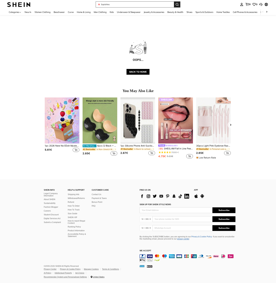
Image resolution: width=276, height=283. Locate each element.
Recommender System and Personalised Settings (65, 277)
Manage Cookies (91, 269)
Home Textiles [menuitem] (223, 12)
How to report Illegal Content (76, 222)
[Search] (177, 4)
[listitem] (62, 128)
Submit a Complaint (52, 222)
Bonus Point (97, 202)
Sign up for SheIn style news (155, 204)
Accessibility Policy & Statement (77, 235)
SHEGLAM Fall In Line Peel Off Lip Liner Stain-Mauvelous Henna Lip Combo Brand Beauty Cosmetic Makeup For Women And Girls (176, 148)
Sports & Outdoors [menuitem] (204, 12)
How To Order (74, 206)
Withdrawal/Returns (76, 198)
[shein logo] (18, 4)
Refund (71, 202)
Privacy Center (50, 269)
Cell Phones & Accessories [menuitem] (245, 12)
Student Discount (51, 215)
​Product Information (76, 230)
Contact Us (96, 194)
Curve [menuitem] (71, 12)
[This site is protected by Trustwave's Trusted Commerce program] (142, 266)
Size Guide (72, 213)
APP (196, 190)
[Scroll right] (267, 12)
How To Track (74, 210)
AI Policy (47, 273)
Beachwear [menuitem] (59, 12)
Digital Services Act (52, 218)
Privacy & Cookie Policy (201, 237)
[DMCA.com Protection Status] (149, 266)
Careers (47, 211)
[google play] (202, 198)
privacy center (183, 239)
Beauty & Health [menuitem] (175, 12)
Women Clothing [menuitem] (42, 12)
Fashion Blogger (51, 207)
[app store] (196, 198)
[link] (248, 4)
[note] (206, 157)
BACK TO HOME (138, 71)
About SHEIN (49, 199)
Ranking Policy (74, 227)
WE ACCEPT (145, 251)
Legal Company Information (51, 194)
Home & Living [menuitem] (84, 12)
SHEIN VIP (72, 217)
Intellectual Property (63, 273)
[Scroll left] (263, 12)
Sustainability (49, 203)
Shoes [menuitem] (189, 12)
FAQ (93, 206)
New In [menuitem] (28, 12)
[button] (261, 4)
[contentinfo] (187, 258)
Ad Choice (79, 273)
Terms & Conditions (110, 269)
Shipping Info (73, 194)
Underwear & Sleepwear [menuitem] (129, 12)
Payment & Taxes (99, 198)
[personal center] (242, 4)
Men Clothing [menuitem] (100, 12)
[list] (165, 196)
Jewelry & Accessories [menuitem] (154, 12)
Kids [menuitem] (112, 12)
